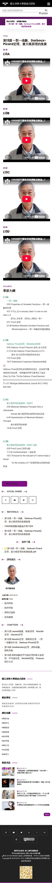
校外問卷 (8, 608)
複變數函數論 (22, 21)
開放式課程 (10, 21)
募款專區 (6, 697)
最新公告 (6, 745)
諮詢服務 (8, 617)
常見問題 (6, 750)
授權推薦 (6, 732)
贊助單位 (6, 723)
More (47, 814)
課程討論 (6, 719)
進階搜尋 (44, 13)
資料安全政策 (19, 851)
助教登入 (6, 754)
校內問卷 (8, 603)
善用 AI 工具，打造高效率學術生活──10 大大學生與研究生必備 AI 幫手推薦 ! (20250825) (33, 794)
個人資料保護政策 (31, 851)
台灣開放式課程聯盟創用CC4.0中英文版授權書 (33, 805)
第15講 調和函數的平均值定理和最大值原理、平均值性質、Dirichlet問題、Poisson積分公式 (24, 658)
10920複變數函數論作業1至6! (18, 526)
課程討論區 (9, 612)
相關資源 (6, 728)
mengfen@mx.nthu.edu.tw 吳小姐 (27, 853)
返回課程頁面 (13, 484)
